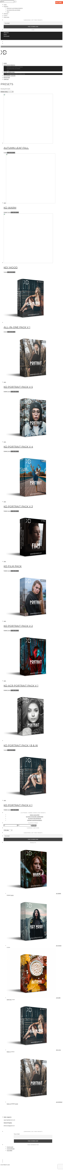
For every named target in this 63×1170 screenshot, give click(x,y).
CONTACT (6, 13)
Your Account (10, 1147)
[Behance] (4, 42)
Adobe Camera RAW (34, 815)
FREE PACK (6, 17)
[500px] (4, 44)
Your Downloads (10, 1149)
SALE (8, 11)
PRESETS (6, 6)
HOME (5, 4)
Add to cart (11, 152)
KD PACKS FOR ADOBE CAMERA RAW (16, 74)
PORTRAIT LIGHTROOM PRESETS (15, 8)
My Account (6, 36)
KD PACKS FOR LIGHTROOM (13, 10)
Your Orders (9, 1151)
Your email (16, 1134)
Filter (34, 825)
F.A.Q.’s (5, 15)
